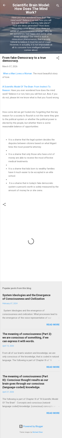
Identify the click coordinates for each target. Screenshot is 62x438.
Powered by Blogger (33, 426)
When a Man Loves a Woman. (17, 73)
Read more (53, 324)
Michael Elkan (38, 432)
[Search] (58, 6)
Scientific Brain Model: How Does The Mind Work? (31, 8)
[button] (58, 58)
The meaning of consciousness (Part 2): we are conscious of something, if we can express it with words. (27, 337)
